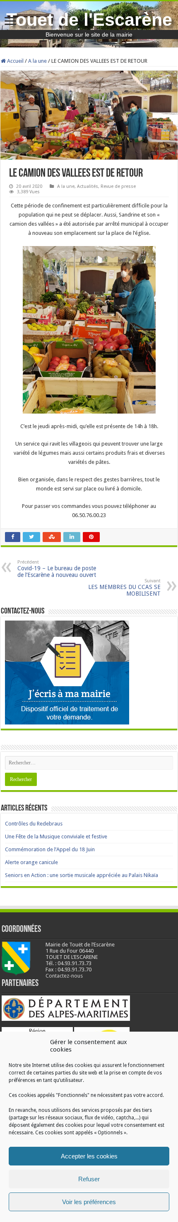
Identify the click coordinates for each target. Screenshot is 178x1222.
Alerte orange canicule (31, 862)
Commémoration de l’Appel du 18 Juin (50, 849)
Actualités (87, 186)
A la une (37, 61)
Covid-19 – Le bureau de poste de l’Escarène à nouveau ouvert (56, 568)
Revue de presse (118, 186)
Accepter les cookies (89, 1156)
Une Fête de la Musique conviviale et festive (56, 836)
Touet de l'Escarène (89, 20)
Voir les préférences (89, 1201)
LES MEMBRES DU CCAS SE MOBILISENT (124, 587)
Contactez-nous (64, 976)
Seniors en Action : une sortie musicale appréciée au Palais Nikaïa (81, 875)
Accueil (15, 61)
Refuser (89, 1179)
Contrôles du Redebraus (34, 823)
